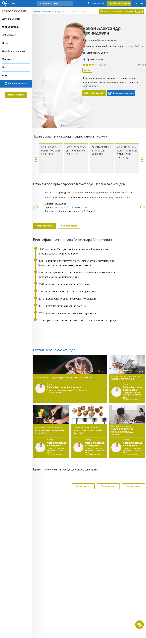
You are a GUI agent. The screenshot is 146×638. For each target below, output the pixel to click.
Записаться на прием (94, 93)
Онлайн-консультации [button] (119, 3)
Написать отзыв (69, 226)
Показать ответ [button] (78, 207)
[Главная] (8, 3)
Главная (36, 12)
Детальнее (128, 11)
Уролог (87, 70)
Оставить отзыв (83, 486)
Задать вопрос (133, 486)
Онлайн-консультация (123, 93)
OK (139, 11)
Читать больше (90, 86)
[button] (55, 3)
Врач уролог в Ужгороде (51, 12)
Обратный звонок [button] (16, 95)
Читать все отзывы (44, 226)
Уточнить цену (108, 486)
